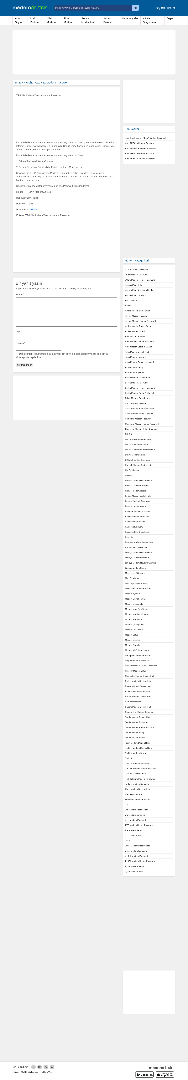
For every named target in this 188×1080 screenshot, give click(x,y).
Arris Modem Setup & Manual (138, 347)
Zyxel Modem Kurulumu (136, 851)
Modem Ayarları (132, 593)
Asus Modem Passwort (135, 357)
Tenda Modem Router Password (140, 727)
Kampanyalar (130, 18)
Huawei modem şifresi (135, 491)
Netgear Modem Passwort (137, 660)
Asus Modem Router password (139, 362)
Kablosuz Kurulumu (134, 527)
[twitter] (45, 1067)
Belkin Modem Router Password (140, 388)
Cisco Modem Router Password (140, 408)
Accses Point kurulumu (135, 295)
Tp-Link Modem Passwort (137, 763)
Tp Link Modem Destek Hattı (138, 748)
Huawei (128, 475)
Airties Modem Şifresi (135, 331)
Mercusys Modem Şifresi (136, 583)
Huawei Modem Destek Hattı (138, 480)
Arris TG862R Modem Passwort (140, 158)
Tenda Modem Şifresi (135, 738)
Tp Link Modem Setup (135, 753)
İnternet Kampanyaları (135, 506)
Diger (170, 18)
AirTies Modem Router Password (140, 321)
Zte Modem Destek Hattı (136, 810)
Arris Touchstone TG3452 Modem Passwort (145, 138)
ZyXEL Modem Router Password (140, 861)
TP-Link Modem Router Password (141, 768)
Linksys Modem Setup (135, 568)
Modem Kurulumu (133, 619)
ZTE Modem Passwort (135, 820)
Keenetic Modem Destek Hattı (139, 542)
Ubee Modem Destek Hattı (137, 789)
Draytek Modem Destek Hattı (138, 465)
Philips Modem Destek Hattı (138, 681)
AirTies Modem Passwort (136, 316)
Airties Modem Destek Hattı (138, 311)
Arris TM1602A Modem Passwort (140, 148)
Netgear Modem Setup (135, 671)
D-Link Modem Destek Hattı (138, 439)
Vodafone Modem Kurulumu (138, 799)
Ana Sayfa (18, 20)
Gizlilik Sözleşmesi (29, 1072)
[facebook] (33, 1067)
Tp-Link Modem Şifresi (135, 774)
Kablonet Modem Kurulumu (138, 511)
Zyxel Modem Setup (134, 866)
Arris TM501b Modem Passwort (140, 143)
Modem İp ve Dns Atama (136, 609)
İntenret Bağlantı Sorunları (137, 501)
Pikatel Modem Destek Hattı (138, 686)
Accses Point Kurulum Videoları (139, 290)
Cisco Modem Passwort (136, 403)
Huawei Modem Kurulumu (137, 485)
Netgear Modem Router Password (141, 665)
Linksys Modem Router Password (140, 563)
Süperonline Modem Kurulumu (139, 712)
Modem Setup (131, 635)
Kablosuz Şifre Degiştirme (137, 532)
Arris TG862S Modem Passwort (140, 153)
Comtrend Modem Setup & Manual (141, 429)
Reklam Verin (47, 1072)
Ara (135, 8)
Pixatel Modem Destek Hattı (138, 696)
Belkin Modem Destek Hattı (137, 377)
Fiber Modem (68, 20)
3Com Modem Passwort (136, 275)
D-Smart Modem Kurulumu (137, 460)
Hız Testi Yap (168, 7)
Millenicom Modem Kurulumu (138, 588)
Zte (126, 804)
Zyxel (127, 840)
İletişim (15, 1072)
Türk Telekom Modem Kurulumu (140, 779)
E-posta (20, 343)
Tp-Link (128, 758)
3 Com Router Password (136, 269)
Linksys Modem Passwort (137, 557)
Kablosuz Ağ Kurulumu (135, 521)
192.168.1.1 (35, 209)
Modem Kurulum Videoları (137, 614)
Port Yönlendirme (133, 702)
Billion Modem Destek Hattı (137, 398)
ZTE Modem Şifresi (134, 835)
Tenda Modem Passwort (136, 722)
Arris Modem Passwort (135, 336)
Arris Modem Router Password (139, 341)
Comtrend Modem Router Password (142, 424)
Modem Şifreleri (132, 640)
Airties (128, 305)
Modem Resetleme (134, 629)
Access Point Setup (134, 285)
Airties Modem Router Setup (138, 326)
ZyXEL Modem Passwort (136, 856)
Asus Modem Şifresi (134, 372)
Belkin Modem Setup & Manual (139, 393)
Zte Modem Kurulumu (135, 815)
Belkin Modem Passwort (136, 383)
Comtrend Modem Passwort (138, 419)
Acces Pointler (108, 20)
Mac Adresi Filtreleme (135, 573)
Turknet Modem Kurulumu (137, 784)
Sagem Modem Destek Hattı (138, 707)
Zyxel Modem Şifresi (134, 871)
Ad (18, 331)
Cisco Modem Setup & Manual (139, 413)
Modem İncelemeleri (134, 604)
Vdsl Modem (51, 20)
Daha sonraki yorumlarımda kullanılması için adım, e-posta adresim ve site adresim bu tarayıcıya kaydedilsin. (63, 356)
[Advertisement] (94, 52)
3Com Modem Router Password (140, 280)
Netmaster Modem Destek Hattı (140, 676)
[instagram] (39, 1067)
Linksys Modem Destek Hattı (138, 552)
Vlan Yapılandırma (133, 794)
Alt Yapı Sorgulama (149, 20)
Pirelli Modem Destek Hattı (137, 691)
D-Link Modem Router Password (140, 449)
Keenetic (129, 537)
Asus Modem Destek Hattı (137, 352)
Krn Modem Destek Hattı (136, 547)
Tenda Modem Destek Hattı (138, 717)
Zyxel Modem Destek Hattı (137, 846)
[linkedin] (52, 1067)
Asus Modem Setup (134, 367)
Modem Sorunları (133, 645)
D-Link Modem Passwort (136, 444)
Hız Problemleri (132, 470)
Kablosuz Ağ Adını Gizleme (137, 516)
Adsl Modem (34, 20)
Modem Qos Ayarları (134, 624)
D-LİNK (128, 434)
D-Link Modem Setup (135, 455)
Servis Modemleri (87, 20)
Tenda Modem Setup (135, 732)
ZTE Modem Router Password (139, 825)
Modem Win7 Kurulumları (137, 650)
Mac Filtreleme (132, 578)
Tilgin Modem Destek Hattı (137, 743)
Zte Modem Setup (133, 830)
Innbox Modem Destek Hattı (138, 496)
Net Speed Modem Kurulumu (138, 655)
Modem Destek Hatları (135, 599)
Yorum (20, 294)
